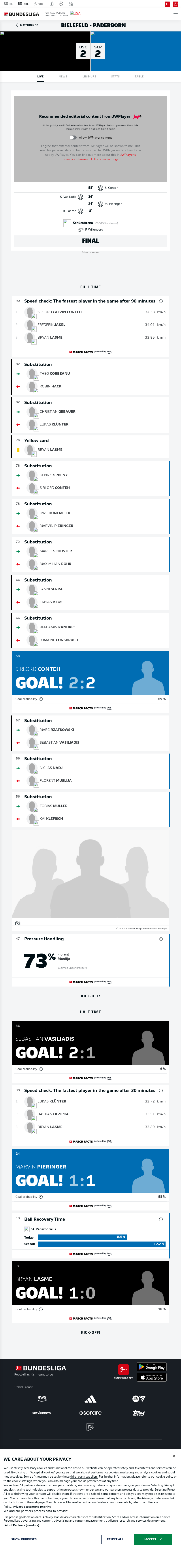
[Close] (174, 1456)
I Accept (150, 1539)
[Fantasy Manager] (175, 4)
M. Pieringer (113, 204)
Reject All (115, 1539)
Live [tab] (40, 76)
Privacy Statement (26, 1507)
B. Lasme (69, 211)
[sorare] (90, 1413)
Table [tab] (139, 76)
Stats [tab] (115, 76)
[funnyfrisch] (90, 1427)
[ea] (139, 1398)
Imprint (45, 1507)
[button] (175, 14)
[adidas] (90, 1399)
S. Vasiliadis (68, 197)
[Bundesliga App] (167, 4)
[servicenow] (42, 1413)
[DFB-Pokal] (52, 4)
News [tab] (63, 76)
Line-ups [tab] (89, 76)
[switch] (73, 138)
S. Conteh (111, 188)
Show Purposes (24, 1539)
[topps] (139, 1413)
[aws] (42, 1399)
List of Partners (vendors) (21, 1525)
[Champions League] (61, 4)
